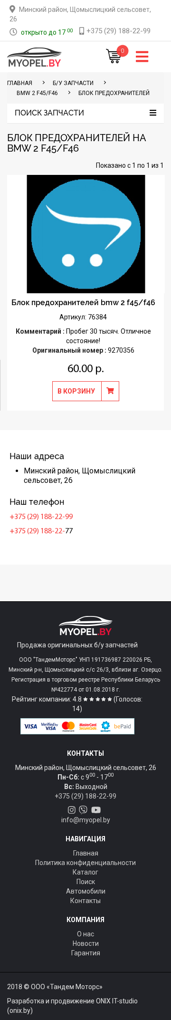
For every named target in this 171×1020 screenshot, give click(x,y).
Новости (86, 943)
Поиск (85, 881)
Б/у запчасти (73, 83)
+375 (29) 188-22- (37, 531)
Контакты (85, 901)
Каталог (85, 872)
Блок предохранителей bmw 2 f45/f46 (83, 302)
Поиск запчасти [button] (49, 113)
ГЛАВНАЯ (19, 83)
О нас (85, 934)
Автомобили (85, 891)
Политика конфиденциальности (85, 862)
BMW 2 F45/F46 (37, 93)
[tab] (85, 113)
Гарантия (85, 953)
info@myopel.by (85, 820)
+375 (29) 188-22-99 (41, 517)
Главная (85, 853)
